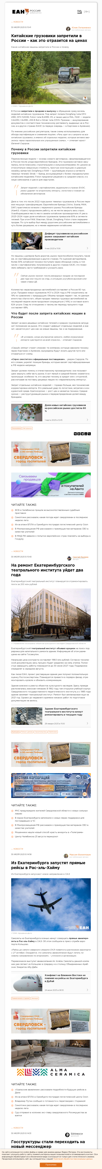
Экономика (16, 428)
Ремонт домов (26, 731)
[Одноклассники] (78, 433)
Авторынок (27, 428)
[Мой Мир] (85, 433)
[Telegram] (82, 433)
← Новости (17, 22)
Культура (15, 731)
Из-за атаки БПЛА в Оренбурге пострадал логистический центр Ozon (51, 525)
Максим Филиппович (80, 855)
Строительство (40, 731)
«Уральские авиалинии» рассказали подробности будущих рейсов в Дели (50, 1091)
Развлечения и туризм (20, 998)
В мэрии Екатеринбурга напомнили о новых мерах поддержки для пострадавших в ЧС (49, 819)
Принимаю (51, 1165)
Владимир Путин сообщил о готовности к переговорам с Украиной (50, 1101)
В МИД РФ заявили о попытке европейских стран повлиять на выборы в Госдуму (53, 537)
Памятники (53, 731)
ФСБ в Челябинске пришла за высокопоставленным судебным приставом (47, 511)
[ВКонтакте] (75, 433)
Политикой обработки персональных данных (73, 1159)
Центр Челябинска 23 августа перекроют (36, 837)
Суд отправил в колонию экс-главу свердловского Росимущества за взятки (51, 1114)
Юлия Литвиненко (81, 28)
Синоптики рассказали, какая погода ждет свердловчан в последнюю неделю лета (51, 519)
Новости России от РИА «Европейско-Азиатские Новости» (20, 12)
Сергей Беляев (80, 557)
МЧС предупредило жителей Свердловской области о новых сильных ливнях (51, 812)
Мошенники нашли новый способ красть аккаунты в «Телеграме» (49, 832)
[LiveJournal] (89, 433)
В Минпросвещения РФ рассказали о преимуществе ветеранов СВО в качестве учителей (51, 530)
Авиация (34, 998)
